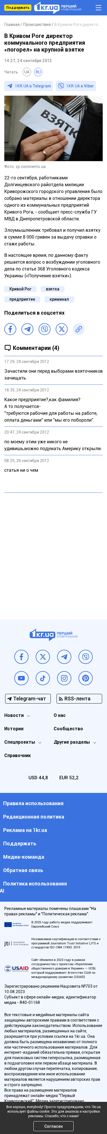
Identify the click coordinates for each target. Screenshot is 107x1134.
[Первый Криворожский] (57, 8)
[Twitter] (62, 329)
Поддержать (17, 8)
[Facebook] (10, 329)
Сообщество (68, 728)
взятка (52, 289)
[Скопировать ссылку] (79, 329)
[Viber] (45, 329)
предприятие (22, 299)
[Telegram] (27, 329)
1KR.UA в (33, 86)
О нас (60, 715)
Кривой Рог (20, 289)
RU (38, 72)
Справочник (17, 755)
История (13, 728)
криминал (59, 299)
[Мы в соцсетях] (21, 657)
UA (26, 72)
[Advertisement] (53, 552)
